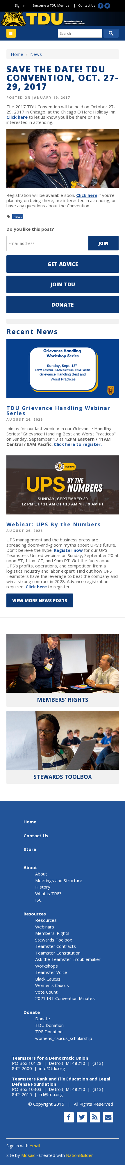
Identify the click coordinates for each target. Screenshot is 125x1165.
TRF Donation (49, 1031)
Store (30, 849)
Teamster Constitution (58, 953)
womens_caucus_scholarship (63, 1038)
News (36, 54)
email (35, 1145)
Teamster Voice (51, 972)
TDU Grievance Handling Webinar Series (58, 410)
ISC (38, 900)
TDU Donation (49, 1025)
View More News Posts (39, 600)
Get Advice (62, 264)
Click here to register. (78, 444)
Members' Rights (52, 933)
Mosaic (28, 1155)
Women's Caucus (52, 985)
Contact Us (86, 5)
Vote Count (46, 992)
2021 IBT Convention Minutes (65, 998)
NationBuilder (79, 1155)
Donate (62, 304)
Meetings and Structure (58, 880)
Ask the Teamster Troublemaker (68, 959)
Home (17, 54)
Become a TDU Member (52, 5)
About (30, 867)
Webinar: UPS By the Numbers (53, 524)
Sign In (20, 5)
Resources (35, 914)
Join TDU (62, 284)
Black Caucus (47, 979)
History (42, 887)
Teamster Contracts (55, 946)
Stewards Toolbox (53, 940)
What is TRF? (48, 893)
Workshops (46, 966)
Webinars (44, 927)
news (18, 216)
